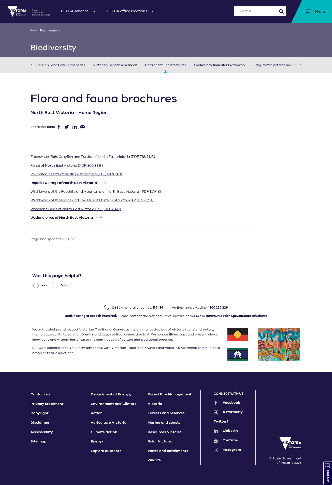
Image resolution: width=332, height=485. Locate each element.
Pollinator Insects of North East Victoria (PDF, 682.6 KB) (76, 174)
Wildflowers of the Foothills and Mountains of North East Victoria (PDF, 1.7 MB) (95, 191)
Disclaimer (39, 422)
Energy (97, 441)
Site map (38, 441)
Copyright (39, 413)
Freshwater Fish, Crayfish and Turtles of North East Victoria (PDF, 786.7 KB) (92, 156)
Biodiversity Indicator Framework (219, 65)
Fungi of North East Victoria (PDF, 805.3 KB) (66, 165)
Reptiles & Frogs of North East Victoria (63, 182)
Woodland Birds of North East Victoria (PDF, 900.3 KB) (75, 209)
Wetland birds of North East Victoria (61, 217)
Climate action (104, 432)
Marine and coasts (164, 422)
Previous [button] (38, 65)
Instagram (232, 449)
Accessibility (41, 432)
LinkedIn (230, 430)
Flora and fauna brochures (165, 65)
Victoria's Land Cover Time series (59, 65)
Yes (44, 285)
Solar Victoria (160, 441)
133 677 (195, 316)
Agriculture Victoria (108, 422)
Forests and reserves (166, 413)
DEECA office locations (127, 11)
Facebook (231, 402)
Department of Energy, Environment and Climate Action (113, 404)
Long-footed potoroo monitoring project (284, 65)
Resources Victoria (165, 432)
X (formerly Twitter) (228, 416)
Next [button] (293, 65)
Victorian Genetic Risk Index (115, 65)
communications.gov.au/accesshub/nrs (236, 316)
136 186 (158, 307)
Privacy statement (46, 403)
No (63, 285)
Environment (49, 30)
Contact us (40, 394)
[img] (28, 11)
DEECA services (75, 11)
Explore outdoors (106, 450)
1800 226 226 (218, 307)
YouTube (230, 440)
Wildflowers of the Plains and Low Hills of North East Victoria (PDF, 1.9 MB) (91, 200)
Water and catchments (168, 450)
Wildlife (154, 460)
